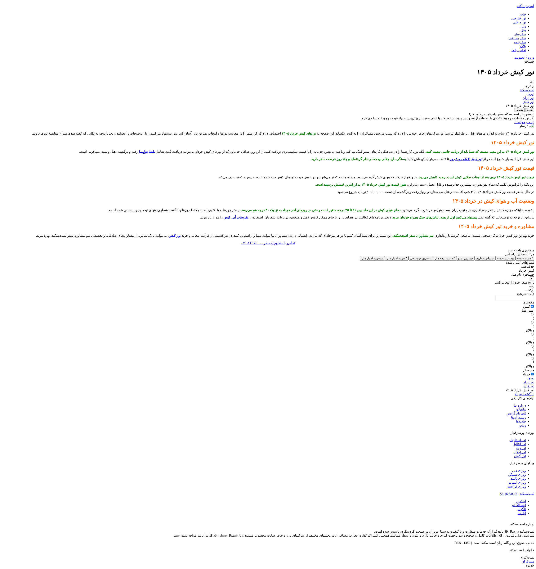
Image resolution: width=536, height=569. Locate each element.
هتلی (530, 110)
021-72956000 (509, 494)
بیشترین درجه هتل (420, 258)
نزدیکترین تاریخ (485, 258)
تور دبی (521, 448)
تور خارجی (518, 18)
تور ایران (528, 98)
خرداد (526, 374)
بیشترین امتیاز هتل (372, 258)
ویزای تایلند (518, 478)
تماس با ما (519, 50)
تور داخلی (519, 22)
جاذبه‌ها (521, 421)
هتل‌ (523, 30)
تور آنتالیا (520, 444)
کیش (526, 306)
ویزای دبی (519, 470)
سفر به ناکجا (517, 38)
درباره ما (520, 405)
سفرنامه (520, 42)
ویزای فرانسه (516, 486)
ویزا (523, 26)
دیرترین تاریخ (465, 258)
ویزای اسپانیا (517, 482)
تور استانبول (517, 440)
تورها (530, 94)
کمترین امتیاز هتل (397, 258)
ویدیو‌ (522, 425)
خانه (523, 14)
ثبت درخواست (524, 122)
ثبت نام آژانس (516, 413)
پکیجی (519, 110)
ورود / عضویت (524, 57)
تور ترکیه (520, 452)
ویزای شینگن (517, 474)
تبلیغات (521, 409)
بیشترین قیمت (505, 258)
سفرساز (520, 34)
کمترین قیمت (525, 258)
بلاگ (523, 46)
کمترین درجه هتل (445, 258)
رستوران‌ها (518, 417)
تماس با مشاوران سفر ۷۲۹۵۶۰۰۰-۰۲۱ (268, 243)
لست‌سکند (525, 6)
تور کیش (528, 102)
